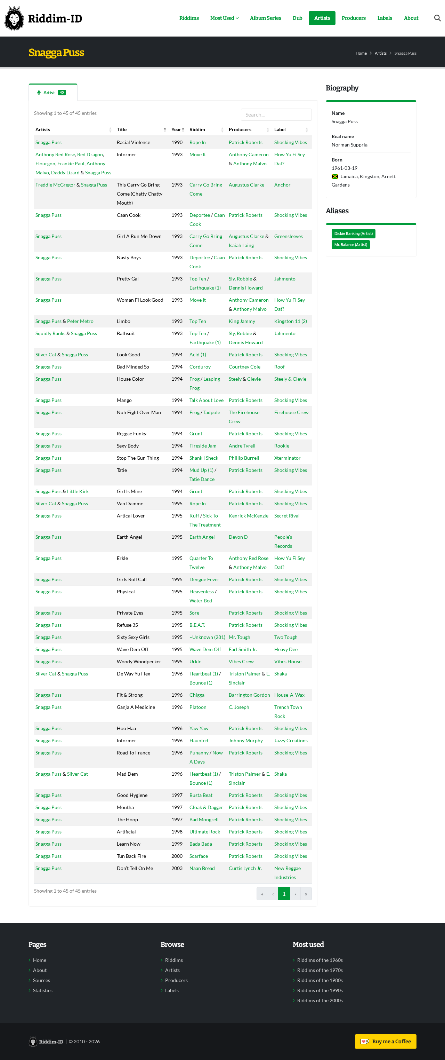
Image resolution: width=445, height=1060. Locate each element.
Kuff (194, 516)
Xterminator (287, 458)
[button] (110, 129)
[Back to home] (43, 18)
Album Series (265, 18)
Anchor (282, 185)
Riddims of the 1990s (320, 990)
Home (361, 53)
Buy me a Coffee (390, 1041)
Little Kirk (78, 491)
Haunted (198, 740)
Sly (232, 279)
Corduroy (200, 367)
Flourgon (45, 163)
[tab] (53, 92)
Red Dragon (90, 154)
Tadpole (211, 412)
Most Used (222, 18)
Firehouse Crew (291, 412)
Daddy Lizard (65, 172)
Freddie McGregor (55, 185)
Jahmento (285, 279)
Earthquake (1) (205, 288)
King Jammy (242, 321)
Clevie (254, 379)
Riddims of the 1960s (320, 960)
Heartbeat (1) (203, 674)
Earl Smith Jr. (243, 649)
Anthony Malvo (250, 163)
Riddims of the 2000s (320, 1000)
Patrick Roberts (245, 142)
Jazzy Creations (291, 740)
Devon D (238, 537)
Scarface (198, 856)
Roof (279, 367)
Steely (235, 379)
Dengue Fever (204, 579)
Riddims (189, 18)
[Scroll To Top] (433, 1052)
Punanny (199, 753)
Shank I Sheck (203, 458)
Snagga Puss (48, 142)
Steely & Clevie (290, 379)
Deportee (199, 215)
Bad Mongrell (204, 819)
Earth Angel (202, 537)
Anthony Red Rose (55, 154)
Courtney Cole (244, 367)
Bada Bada (200, 844)
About (411, 18)
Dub (297, 18)
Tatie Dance (202, 479)
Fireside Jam (203, 446)
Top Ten (197, 279)
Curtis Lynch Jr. (245, 868)
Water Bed (200, 600)
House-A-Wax (289, 695)
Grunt (195, 433)
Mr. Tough (239, 637)
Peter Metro (80, 321)
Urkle (195, 661)
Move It (197, 154)
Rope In (197, 142)
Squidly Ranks (50, 333)
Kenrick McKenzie (248, 516)
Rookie (281, 446)
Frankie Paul (70, 163)
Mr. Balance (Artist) (350, 245)
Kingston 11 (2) (290, 321)
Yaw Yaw (199, 728)
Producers (354, 18)
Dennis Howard (246, 288)
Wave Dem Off (205, 649)
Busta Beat (200, 795)
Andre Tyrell (242, 446)
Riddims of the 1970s (320, 970)
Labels (385, 18)
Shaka (280, 674)
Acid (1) (197, 354)
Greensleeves (288, 236)
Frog (194, 379)
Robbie (244, 279)
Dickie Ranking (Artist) (353, 233)
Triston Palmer (245, 674)
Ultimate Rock (204, 831)
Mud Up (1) (201, 470)
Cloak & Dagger (206, 807)
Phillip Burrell (244, 458)
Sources (41, 980)
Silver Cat (45, 354)
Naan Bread (202, 868)
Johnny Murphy (246, 740)
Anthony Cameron (249, 154)
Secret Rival (287, 516)
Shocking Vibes (290, 142)
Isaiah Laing (241, 245)
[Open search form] (437, 18)
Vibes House (287, 661)
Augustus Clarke (246, 185)
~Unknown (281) (207, 637)
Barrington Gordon (249, 695)
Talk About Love (206, 400)
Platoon (198, 707)
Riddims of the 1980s (320, 980)
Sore (194, 613)
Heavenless (201, 591)
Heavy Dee (286, 649)
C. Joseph (239, 707)
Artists (322, 18)
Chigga (196, 695)
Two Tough (286, 637)
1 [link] (284, 894)
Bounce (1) (200, 683)
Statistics (42, 990)
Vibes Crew (241, 661)
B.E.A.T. (197, 625)
